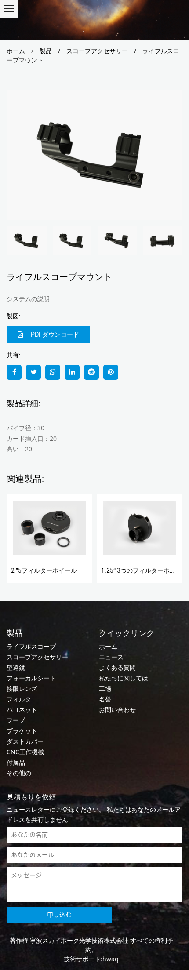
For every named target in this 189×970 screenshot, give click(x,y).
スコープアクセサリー (97, 51)
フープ (16, 720)
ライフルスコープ (31, 646)
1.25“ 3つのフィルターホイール (144, 570)
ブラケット (22, 731)
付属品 (16, 762)
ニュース (111, 657)
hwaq (110, 959)
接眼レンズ (22, 688)
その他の (19, 773)
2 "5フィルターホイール (44, 570)
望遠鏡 (16, 667)
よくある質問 (117, 667)
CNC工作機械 (25, 752)
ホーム (16, 51)
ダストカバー (25, 741)
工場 (105, 688)
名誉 (105, 699)
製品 (46, 51)
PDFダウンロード (54, 334)
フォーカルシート (31, 678)
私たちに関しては (123, 678)
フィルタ (19, 699)
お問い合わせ (117, 709)
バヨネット (22, 709)
